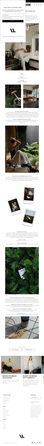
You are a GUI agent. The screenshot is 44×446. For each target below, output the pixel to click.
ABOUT (4, 408)
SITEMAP (4, 416)
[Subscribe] (40, 397)
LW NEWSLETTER (5, 411)
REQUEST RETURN (6, 400)
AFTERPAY (4, 403)
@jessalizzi (19, 81)
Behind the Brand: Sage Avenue (10, 377)
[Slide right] (41, 372)
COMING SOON (28, 349)
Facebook (4, 424)
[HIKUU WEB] (22, 338)
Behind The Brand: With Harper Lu (30, 377)
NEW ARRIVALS (15, 349)
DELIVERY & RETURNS (6, 398)
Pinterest (4, 426)
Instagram (4, 421)
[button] (34, 5)
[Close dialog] (24, 1)
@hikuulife (25, 81)
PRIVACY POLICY (5, 413)
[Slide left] (2, 372)
